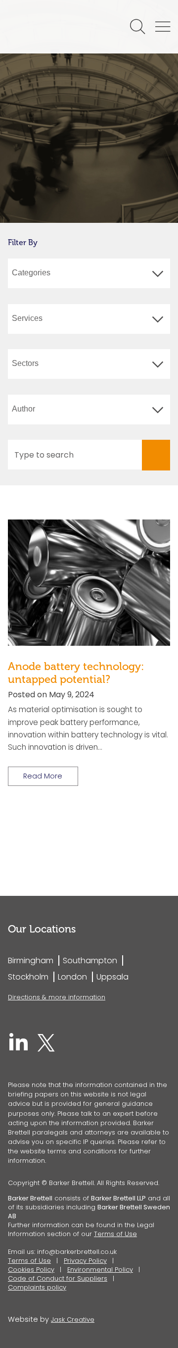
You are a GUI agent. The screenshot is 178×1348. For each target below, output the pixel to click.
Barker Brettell (55, 27)
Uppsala (112, 977)
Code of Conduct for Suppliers (57, 1278)
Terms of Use (115, 1234)
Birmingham (30, 960)
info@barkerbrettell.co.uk (77, 1251)
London (72, 977)
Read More (42, 776)
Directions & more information (56, 997)
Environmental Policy (100, 1269)
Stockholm (28, 977)
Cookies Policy (31, 1269)
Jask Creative (72, 1319)
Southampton (90, 960)
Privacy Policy (85, 1260)
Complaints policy (37, 1287)
